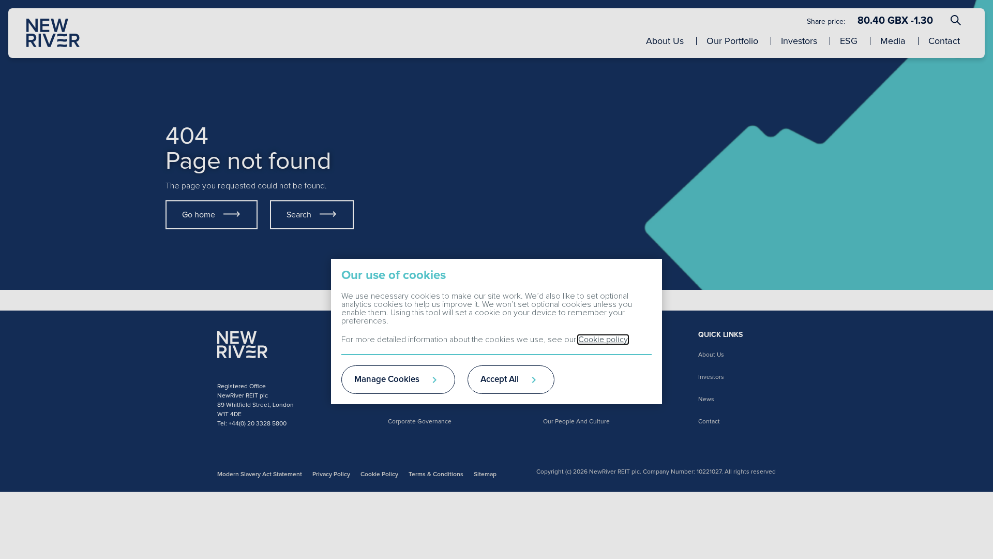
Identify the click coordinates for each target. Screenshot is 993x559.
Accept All (499, 379)
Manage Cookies (386, 379)
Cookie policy (603, 339)
